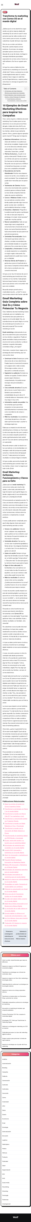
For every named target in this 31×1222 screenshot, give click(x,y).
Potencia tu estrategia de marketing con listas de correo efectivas (9, 936)
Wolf (17, 4)
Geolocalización (6, 1131)
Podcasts (5, 1157)
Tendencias (5, 1200)
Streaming (5, 1191)
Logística (4, 1140)
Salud (3, 1166)
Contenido (5, 1085)
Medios (4, 1149)
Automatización (6, 1063)
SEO (3, 1174)
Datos (4, 1110)
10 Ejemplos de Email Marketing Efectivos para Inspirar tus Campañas (15, 92)
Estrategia (5, 1127)
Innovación (5, 1136)
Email (4, 12)
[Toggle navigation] (2, 5)
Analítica (4, 1059)
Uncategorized (6, 1204)
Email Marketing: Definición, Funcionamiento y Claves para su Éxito (17, 99)
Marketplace (5, 1144)
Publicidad (5, 1161)
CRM (3, 1106)
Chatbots (4, 1076)
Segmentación (6, 1170)
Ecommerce (5, 1119)
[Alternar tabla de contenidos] (25, 88)
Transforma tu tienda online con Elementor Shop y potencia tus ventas (14, 997)
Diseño (4, 1114)
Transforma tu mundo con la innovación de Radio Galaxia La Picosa (15, 831)
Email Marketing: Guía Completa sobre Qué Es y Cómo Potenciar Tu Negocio (15, 96)
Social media (5, 1183)
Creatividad (5, 1102)
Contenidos (5, 1089)
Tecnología (5, 1195)
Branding (4, 1068)
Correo (4, 1097)
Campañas (5, 1072)
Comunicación (6, 1080)
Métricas (4, 1153)
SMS (3, 1178)
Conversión (5, 1093)
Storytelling (5, 1187)
